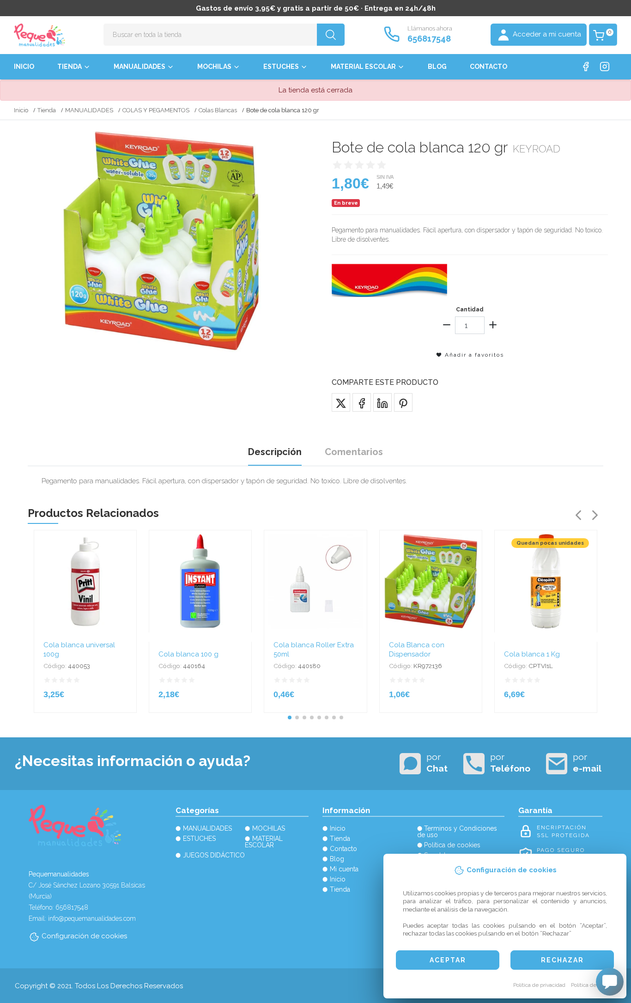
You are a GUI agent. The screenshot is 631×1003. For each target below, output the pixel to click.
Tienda (69, 66)
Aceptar (448, 960)
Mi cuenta (344, 869)
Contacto (488, 66)
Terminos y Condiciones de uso (457, 832)
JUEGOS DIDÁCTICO (214, 855)
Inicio (24, 66)
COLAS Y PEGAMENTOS (155, 110)
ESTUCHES (281, 66)
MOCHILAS (214, 66)
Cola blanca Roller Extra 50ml (313, 649)
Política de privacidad (539, 985)
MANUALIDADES (139, 66)
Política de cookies (594, 985)
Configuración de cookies (84, 936)
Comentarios (354, 451)
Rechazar (562, 960)
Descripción (275, 451)
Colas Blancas (218, 110)
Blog (437, 66)
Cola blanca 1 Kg (532, 654)
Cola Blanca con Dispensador (416, 649)
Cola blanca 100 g (188, 654)
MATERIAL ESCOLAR (363, 66)
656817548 (429, 38)
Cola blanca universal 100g (79, 649)
